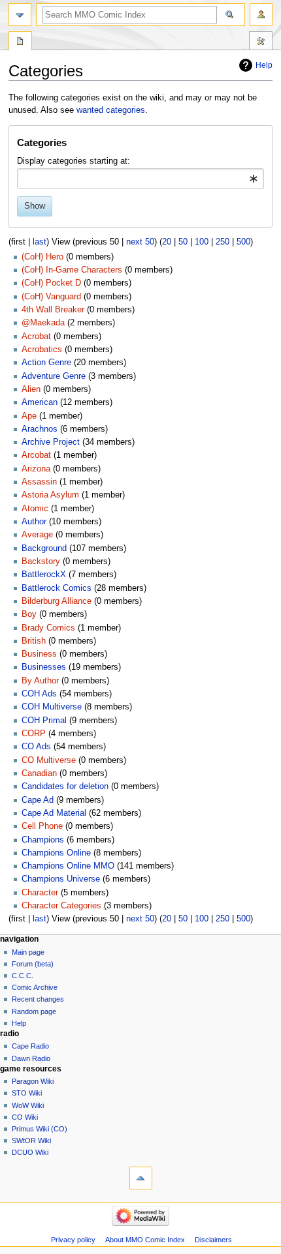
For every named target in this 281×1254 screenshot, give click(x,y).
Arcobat (36, 455)
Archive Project (51, 442)
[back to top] (140, 1178)
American (40, 402)
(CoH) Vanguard (51, 296)
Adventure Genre (54, 376)
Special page (20, 42)
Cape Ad (38, 800)
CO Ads (36, 746)
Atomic (35, 508)
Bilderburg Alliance (56, 601)
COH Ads (39, 693)
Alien (31, 389)
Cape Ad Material (54, 813)
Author (34, 521)
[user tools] (261, 14)
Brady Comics (48, 628)
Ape (29, 416)
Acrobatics (42, 349)
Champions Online (56, 853)
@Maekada (43, 322)
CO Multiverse (49, 760)
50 (183, 241)
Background (44, 548)
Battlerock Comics (56, 588)
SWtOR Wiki (31, 1140)
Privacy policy (73, 1240)
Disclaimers (213, 1240)
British (34, 641)
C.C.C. (22, 975)
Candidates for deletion (65, 786)
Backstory (41, 561)
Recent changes (38, 999)
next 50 (140, 241)
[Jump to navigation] (19, 14)
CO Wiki (25, 1117)
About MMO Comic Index (145, 1240)
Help (264, 65)
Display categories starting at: (73, 161)
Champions (43, 839)
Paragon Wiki (33, 1081)
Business (39, 654)
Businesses (44, 667)
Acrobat (36, 336)
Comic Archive (35, 987)
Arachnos (40, 429)
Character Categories (61, 905)
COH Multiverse (52, 706)
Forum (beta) (33, 964)
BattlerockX (44, 574)
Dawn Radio (31, 1058)
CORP (34, 733)
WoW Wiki (28, 1105)
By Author (40, 680)
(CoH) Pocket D (51, 283)
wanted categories (110, 110)
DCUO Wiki (30, 1152)
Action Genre (46, 362)
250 (222, 241)
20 (166, 241)
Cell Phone (42, 826)
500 (243, 241)
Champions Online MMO (68, 866)
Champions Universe (61, 879)
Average (37, 534)
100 (201, 241)
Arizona (36, 468)
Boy (29, 614)
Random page (34, 1011)
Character (40, 892)
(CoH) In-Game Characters (72, 270)
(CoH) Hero (42, 256)
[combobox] (140, 178)
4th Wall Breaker (53, 309)
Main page (28, 952)
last (39, 241)
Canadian (39, 773)
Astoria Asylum (50, 495)
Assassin (39, 481)
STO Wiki (27, 1093)
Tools (261, 42)
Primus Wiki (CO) (39, 1129)
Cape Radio (30, 1046)
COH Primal (44, 720)
